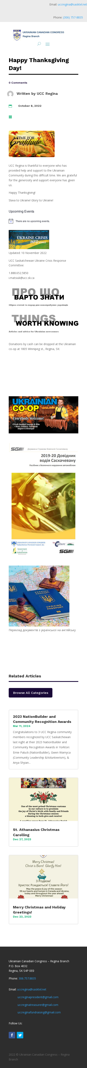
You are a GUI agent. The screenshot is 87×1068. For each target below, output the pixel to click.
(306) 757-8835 (73, 17)
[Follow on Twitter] (20, 1035)
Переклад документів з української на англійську (42, 630)
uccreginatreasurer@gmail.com (38, 1005)
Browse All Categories (30, 693)
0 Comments (18, 82)
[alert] (43, 221)
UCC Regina (47, 93)
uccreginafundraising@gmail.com (39, 1012)
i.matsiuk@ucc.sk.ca (21, 278)
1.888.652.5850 (18, 273)
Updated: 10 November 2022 (28, 253)
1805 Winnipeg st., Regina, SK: (40, 349)
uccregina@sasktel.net (72, 4)
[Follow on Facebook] (12, 1035)
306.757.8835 (27, 978)
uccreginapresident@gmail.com (38, 997)
